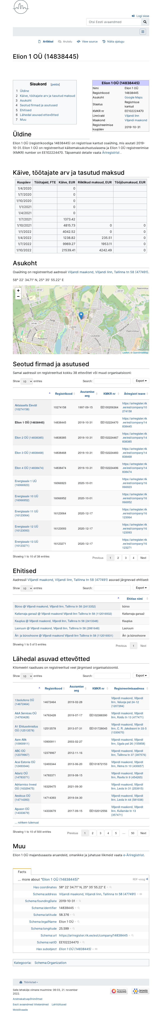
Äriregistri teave (134, 394)
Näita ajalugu (115, 41)
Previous (97, 558)
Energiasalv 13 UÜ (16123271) (26, 543)
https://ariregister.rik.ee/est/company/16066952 (134, 498)
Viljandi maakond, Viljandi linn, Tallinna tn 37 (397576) (128, 753)
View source (90, 41)
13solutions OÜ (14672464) (24, 702)
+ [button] (18, 290)
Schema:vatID (47, 942)
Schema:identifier (44, 908)
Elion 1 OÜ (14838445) (60, 879)
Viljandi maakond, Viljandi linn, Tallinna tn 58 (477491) (108, 272)
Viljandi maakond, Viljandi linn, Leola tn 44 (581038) (127, 797)
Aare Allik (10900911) (22, 741)
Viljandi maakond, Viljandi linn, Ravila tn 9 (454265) (127, 775)
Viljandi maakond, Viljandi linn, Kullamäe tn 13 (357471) (127, 811)
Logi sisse (143, 16)
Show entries (27, 381)
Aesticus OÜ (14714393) (22, 797)
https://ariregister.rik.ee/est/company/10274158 (134, 407)
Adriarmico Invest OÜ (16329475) (26, 786)
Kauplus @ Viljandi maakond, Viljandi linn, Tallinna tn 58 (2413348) (56, 621)
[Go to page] (145, 22)
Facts (22, 872)
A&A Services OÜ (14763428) (26, 715)
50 (132, 833)
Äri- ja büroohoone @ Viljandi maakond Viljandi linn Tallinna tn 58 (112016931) (64, 635)
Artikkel (48, 41)
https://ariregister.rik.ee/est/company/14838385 (134, 437)
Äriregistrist (111, 152)
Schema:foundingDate (41, 901)
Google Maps (134, 97)
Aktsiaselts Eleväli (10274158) (26, 407)
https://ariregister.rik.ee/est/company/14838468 (134, 452)
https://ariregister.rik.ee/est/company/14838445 (134, 422)
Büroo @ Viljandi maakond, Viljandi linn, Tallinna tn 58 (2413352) (55, 606)
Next (143, 558)
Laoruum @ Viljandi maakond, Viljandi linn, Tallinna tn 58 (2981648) (57, 628)
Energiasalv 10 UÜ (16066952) (26, 498)
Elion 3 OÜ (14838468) (29, 453)
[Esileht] (21, 6)
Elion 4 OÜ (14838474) (29, 468)
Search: (87, 381)
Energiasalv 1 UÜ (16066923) (26, 483)
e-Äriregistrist (133, 855)
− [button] (18, 296)
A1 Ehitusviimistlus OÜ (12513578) (26, 728)
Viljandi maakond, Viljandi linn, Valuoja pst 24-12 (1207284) (127, 702)
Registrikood (64, 394)
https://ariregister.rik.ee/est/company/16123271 (134, 543)
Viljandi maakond (136, 120)
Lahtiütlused (59, 1004)
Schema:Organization (50, 963)
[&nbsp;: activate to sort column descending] (32, 393)
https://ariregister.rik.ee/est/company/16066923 (134, 483)
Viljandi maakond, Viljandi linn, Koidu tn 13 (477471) (127, 715)
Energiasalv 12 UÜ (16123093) (26, 528)
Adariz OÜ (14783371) (22, 775)
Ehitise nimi (135, 599)
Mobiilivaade (20, 1009)
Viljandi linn (132, 115)
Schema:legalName (43, 921)
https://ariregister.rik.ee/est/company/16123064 (134, 513)
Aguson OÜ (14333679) (22, 811)
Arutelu (67, 41)
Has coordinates (45, 887)
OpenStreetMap (140, 352)
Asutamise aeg (87, 393)
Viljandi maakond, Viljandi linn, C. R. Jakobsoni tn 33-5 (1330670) (129, 728)
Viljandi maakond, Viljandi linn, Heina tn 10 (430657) (127, 764)
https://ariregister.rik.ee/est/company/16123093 (134, 528)
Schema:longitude (44, 928)
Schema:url (49, 935)
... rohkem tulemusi (27, 822)
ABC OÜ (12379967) (22, 753)
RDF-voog (139, 879)
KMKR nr (109, 394)
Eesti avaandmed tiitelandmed (31, 1004)
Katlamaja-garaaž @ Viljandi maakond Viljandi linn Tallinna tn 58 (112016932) (63, 614)
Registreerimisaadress (129, 688)
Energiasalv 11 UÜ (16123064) (26, 513)
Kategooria (22, 963)
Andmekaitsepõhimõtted (27, 998)
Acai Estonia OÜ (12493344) (25, 764)
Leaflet (125, 352)
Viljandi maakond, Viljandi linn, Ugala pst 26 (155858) (128, 741)
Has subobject (46, 949)
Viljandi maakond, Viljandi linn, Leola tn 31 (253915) (127, 786)
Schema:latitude (45, 915)
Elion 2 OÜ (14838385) (29, 437)
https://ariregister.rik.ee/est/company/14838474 (134, 468)
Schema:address (45, 894)
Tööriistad (30, 982)
